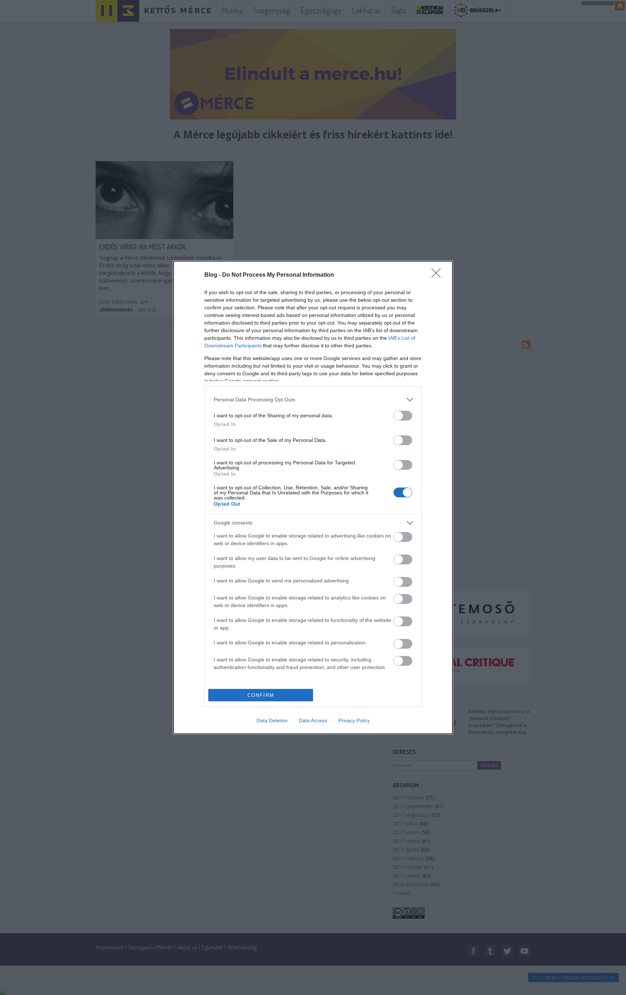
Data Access (313, 720)
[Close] (438, 275)
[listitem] (313, 400)
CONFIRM (260, 695)
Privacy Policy (354, 720)
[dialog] (313, 497)
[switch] (402, 416)
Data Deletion (272, 720)
